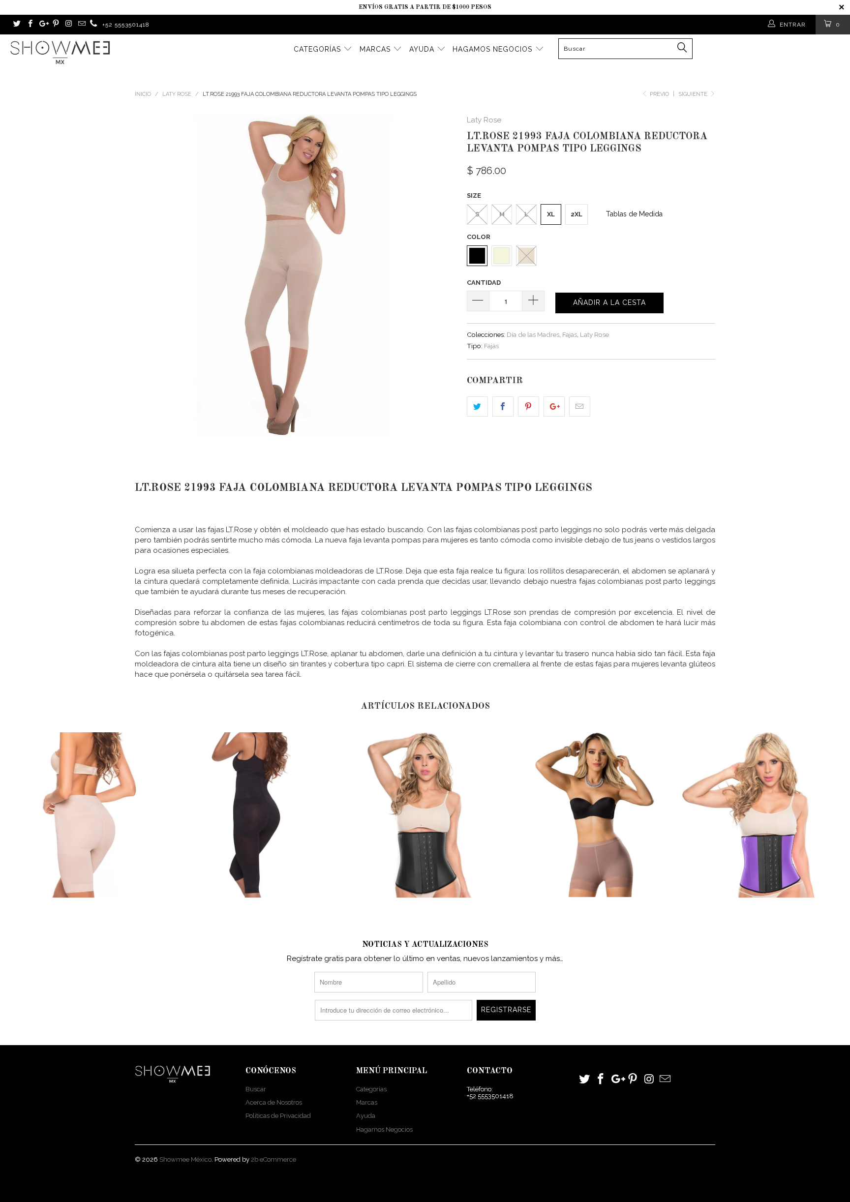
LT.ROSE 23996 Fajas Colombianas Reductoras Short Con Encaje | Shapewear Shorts (595, 815)
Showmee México (185, 1159)
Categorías (318, 49)
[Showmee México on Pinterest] (55, 24)
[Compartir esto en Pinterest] (528, 406)
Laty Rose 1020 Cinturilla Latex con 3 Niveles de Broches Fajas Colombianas (425, 815)
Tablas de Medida (634, 214)
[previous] (152, 275)
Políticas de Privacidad (278, 1115)
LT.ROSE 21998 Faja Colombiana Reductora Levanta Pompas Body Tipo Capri (255, 815)
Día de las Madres (533, 334)
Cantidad (484, 282)
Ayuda (423, 49)
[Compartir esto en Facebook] (503, 406)
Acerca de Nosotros (273, 1102)
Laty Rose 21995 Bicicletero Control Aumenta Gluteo (85, 815)
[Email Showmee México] (81, 24)
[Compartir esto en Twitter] (477, 406)
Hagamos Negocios (494, 49)
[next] (439, 275)
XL (551, 214)
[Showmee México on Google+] (42, 24)
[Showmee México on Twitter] (16, 24)
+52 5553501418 (126, 24)
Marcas (376, 49)
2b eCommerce (273, 1159)
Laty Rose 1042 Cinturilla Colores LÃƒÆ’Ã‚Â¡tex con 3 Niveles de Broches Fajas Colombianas (765, 815)
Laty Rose (484, 120)
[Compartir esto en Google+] (554, 406)
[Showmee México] (93, 24)
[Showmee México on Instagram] (68, 24)
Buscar (255, 1089)
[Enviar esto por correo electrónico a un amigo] (579, 406)
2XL (576, 214)
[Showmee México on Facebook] (29, 24)
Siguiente (693, 94)
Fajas (569, 334)
